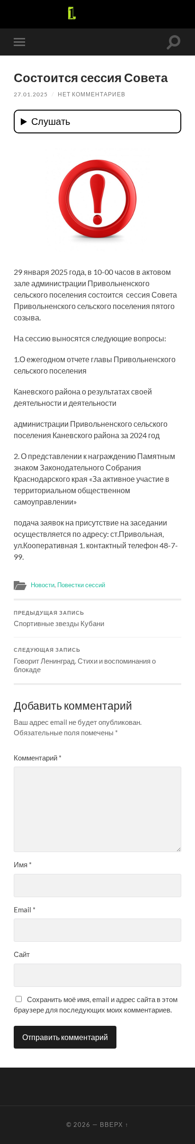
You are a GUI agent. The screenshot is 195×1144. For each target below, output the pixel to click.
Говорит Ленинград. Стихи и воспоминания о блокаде (85, 660)
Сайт (22, 954)
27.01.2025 (31, 94)
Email (24, 909)
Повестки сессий (81, 585)
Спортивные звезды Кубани (59, 619)
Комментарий (38, 757)
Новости (42, 585)
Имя (23, 864)
